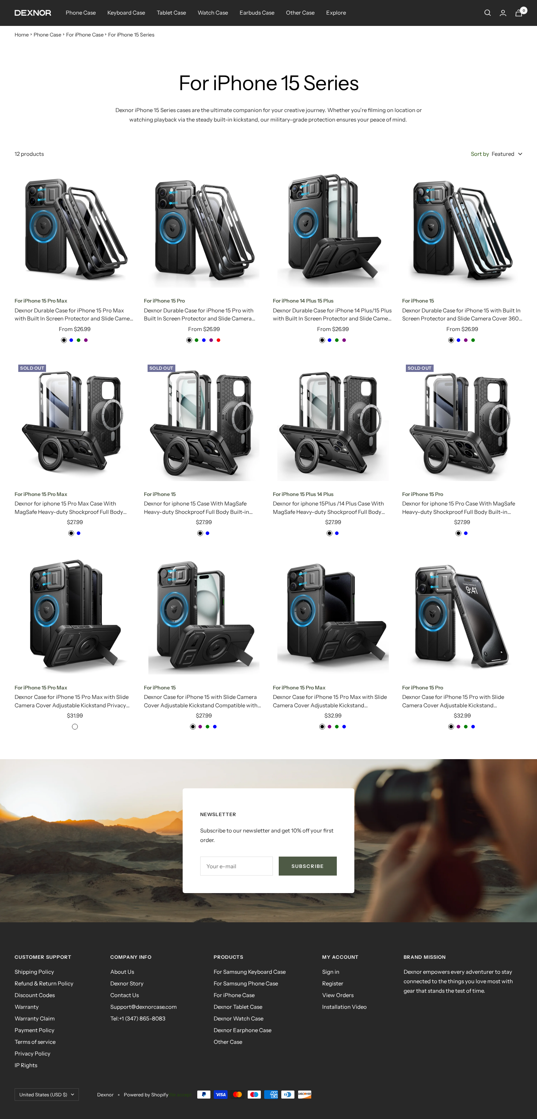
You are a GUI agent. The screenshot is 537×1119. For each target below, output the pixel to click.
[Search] (487, 12)
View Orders (338, 995)
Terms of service (35, 1041)
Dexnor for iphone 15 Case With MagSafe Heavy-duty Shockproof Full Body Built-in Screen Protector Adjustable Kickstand (196, 508)
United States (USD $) (43, 1094)
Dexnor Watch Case (238, 1018)
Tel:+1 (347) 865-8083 (137, 1018)
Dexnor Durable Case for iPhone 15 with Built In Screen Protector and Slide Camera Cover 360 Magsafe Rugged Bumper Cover (461, 315)
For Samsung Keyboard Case (250, 971)
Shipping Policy (34, 971)
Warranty (27, 1006)
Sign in (330, 971)
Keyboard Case (126, 12)
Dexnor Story (127, 983)
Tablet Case (171, 12)
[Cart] (518, 12)
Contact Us (124, 995)
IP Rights (26, 1065)
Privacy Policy (32, 1053)
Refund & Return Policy (44, 983)
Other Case (300, 12)
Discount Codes (35, 995)
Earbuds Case (257, 12)
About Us (122, 971)
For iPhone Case (85, 34)
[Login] (503, 13)
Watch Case (213, 12)
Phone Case (81, 12)
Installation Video (344, 1006)
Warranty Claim (35, 1018)
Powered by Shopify (146, 1094)
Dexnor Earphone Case (242, 1030)
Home (22, 34)
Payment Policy (34, 1030)
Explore (336, 12)
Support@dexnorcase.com (143, 1006)
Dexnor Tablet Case (238, 1006)
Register (332, 983)
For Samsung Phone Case (246, 983)
